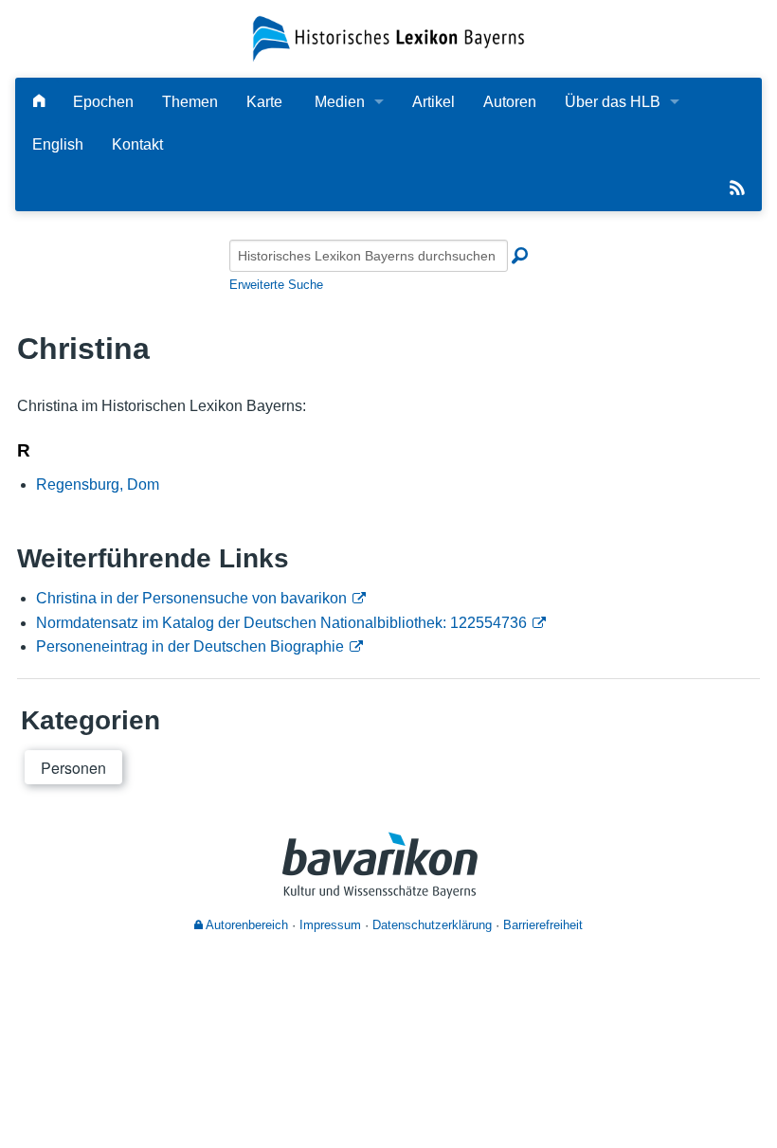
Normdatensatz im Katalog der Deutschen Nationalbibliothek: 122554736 (281, 623)
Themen (190, 102)
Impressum (330, 925)
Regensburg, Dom (97, 484)
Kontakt (137, 144)
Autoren (509, 102)
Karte (264, 102)
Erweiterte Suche (276, 285)
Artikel (433, 102)
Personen (73, 768)
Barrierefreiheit (543, 925)
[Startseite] (388, 37)
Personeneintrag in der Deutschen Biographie (190, 646)
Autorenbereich (245, 925)
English (57, 144)
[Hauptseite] (39, 102)
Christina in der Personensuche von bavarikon (191, 598)
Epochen (103, 102)
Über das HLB (612, 102)
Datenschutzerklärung (432, 925)
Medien (340, 102)
